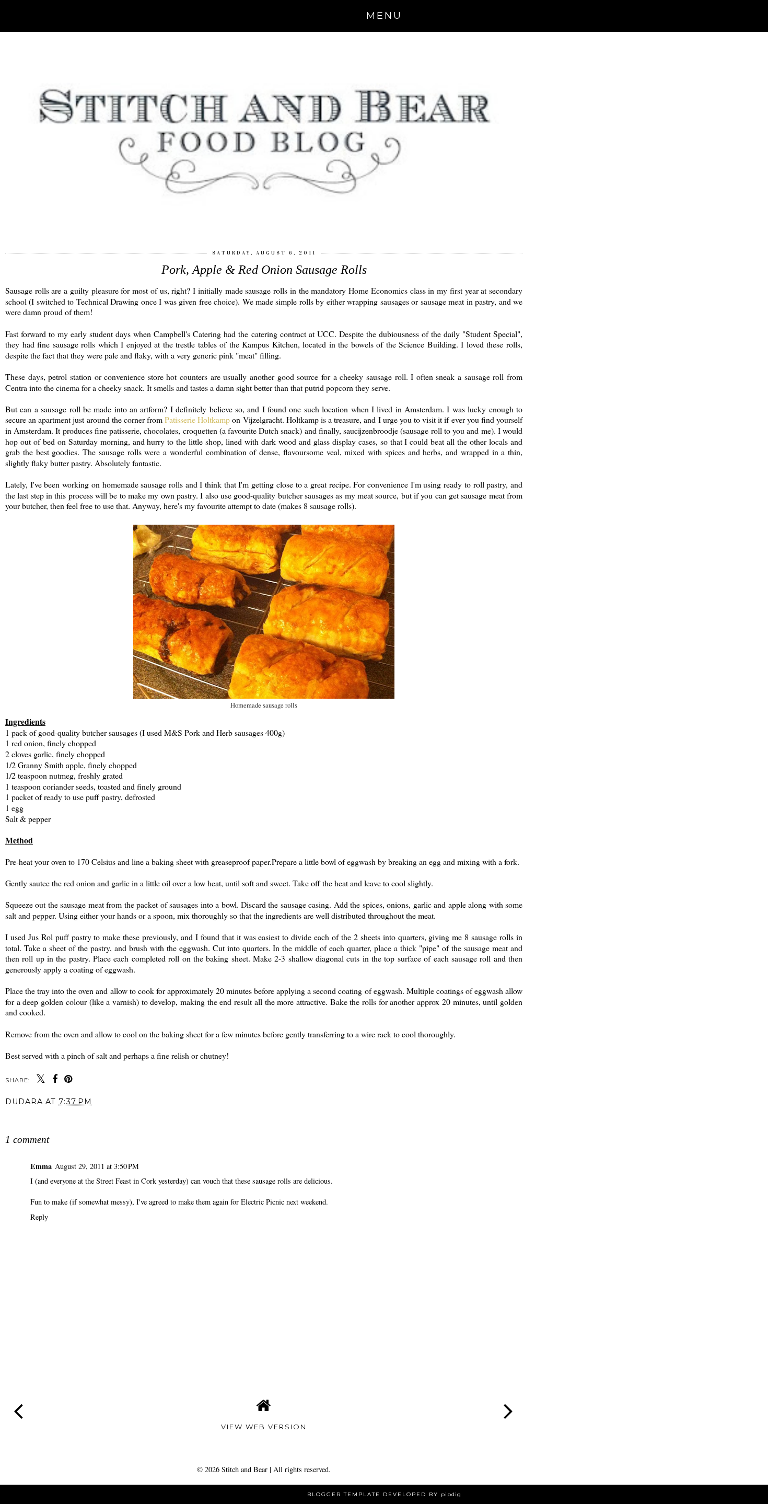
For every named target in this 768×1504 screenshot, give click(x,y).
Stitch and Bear (244, 1469)
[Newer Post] (19, 1402)
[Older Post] (509, 1402)
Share (22, 1119)
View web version (264, 1426)
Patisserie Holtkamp (197, 419)
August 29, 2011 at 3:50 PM (97, 1166)
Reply (39, 1217)
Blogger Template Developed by (384, 1494)
